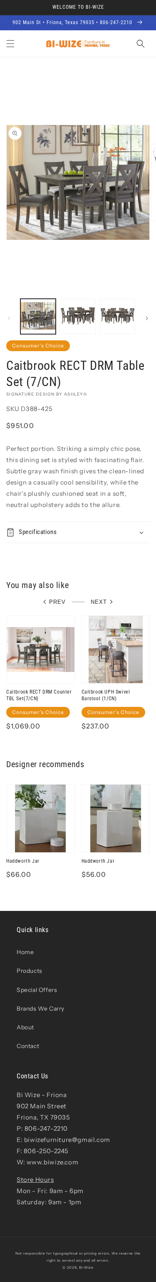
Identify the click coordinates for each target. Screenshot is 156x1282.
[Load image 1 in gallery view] (38, 316)
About (25, 1027)
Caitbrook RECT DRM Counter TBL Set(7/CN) (39, 695)
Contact (28, 1046)
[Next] (147, 318)
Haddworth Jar (23, 861)
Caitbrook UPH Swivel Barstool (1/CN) (106, 695)
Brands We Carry (40, 1008)
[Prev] (9, 318)
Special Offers (37, 990)
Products (29, 970)
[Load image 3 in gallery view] (117, 316)
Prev (57, 602)
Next (99, 602)
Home (25, 952)
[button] (10, 43)
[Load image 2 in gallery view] (77, 316)
